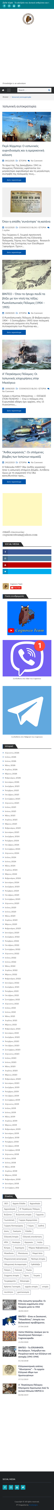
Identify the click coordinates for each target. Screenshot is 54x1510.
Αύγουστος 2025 (12, 803)
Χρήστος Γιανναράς (12, 1287)
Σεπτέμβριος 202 (12, 1188)
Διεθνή (41, 1226)
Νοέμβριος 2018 (12, 1142)
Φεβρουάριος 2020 (13, 1079)
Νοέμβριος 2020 (12, 1041)
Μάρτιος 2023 (11, 924)
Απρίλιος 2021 (11, 1020)
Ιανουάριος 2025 (12, 832)
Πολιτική (18, 1270)
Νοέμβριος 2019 (12, 1091)
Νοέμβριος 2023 (12, 891)
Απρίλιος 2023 (11, 920)
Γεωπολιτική (9, 1220)
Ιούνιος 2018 (10, 1162)
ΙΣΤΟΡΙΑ (22, 161)
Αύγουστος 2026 (12, 753)
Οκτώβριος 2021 (12, 995)
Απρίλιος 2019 (11, 1121)
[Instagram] (9, 6)
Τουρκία (36, 1276)
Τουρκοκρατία (10, 1281)
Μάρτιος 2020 (11, 1075)
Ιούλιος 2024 (10, 857)
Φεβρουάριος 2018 (12, 1179)
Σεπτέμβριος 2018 (12, 1150)
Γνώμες (31, 1226)
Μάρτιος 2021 (11, 1024)
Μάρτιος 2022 (11, 974)
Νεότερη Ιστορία (38, 1259)
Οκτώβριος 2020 (12, 1045)
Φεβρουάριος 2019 (13, 1129)
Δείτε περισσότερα (14, 180)
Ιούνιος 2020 (10, 1062)
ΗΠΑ (6, 1242)
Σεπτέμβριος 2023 (12, 899)
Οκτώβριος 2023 (12, 895)
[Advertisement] (27, 54)
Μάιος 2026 (10, 765)
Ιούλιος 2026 (10, 757)
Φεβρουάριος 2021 (12, 1029)
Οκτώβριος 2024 (12, 845)
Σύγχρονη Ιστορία (11, 1276)
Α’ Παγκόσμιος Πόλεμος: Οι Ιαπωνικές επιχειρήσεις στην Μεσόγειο (20, 378)
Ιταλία (39, 1242)
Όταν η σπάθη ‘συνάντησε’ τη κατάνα (26, 221)
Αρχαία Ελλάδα (19, 1204)
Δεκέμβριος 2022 (12, 937)
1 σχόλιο (6, 230)
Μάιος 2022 (10, 966)
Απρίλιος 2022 (11, 970)
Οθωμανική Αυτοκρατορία (15, 1265)
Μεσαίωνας (23, 1253)
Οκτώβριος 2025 (12, 794)
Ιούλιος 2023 (10, 907)
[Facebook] (4, 6)
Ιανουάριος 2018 (12, 1183)
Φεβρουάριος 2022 (13, 978)
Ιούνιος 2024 (10, 861)
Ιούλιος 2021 (10, 1008)
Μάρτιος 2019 (11, 1125)
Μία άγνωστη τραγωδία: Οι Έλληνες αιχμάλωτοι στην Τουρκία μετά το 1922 (32, 1304)
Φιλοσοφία (24, 1281)
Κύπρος (7, 1248)
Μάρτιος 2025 (11, 824)
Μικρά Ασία (37, 1253)
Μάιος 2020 (10, 1066)
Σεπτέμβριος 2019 (12, 1100)
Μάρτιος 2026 (11, 774)
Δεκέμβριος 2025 (12, 786)
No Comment (36, 161)
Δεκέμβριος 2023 (12, 886)
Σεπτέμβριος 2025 (12, 799)
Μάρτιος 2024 (11, 874)
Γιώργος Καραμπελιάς (28, 1220)
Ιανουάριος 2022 (12, 983)
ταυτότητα (8, 1292)
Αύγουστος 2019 (12, 1104)
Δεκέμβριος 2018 (12, 1137)
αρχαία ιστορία (31, 1287)
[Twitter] (19, 6)
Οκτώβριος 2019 (12, 1096)
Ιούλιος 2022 (10, 958)
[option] (32, 2)
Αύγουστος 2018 (12, 1154)
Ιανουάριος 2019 (12, 1133)
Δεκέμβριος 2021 (12, 987)
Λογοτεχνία (19, 1248)
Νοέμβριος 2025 (12, 790)
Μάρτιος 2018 (11, 1175)
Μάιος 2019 (10, 1116)
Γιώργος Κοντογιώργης (13, 1226)
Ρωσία (29, 1270)
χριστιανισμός (23, 1292)
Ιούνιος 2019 (10, 1112)
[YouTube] (14, 6)
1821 (6, 1204)
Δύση (6, 1231)
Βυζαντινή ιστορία (23, 1215)
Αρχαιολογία (35, 1204)
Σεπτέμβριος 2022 (12, 949)
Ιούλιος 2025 (10, 807)
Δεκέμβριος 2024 (12, 836)
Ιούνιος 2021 (10, 1012)
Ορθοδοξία (35, 1265)
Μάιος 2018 (10, 1167)
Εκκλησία (17, 1231)
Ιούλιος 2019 (10, 1108)
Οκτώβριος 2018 (12, 1146)
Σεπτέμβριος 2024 (12, 849)
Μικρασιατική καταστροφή (15, 1259)
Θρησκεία (29, 1242)
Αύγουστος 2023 (12, 903)
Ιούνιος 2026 (10, 761)
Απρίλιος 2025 (11, 820)
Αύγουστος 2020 (12, 1054)
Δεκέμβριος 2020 (12, 1037)
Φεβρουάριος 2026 (13, 778)
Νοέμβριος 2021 (12, 991)
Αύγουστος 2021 (12, 1004)
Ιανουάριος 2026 (12, 782)
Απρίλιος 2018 (11, 1171)
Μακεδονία (9, 1253)
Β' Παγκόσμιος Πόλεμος (30, 1209)
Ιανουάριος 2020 (12, 1083)
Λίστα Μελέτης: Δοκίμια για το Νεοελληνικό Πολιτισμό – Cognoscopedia (33, 1335)
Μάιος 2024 (10, 866)
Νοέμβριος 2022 (12, 941)
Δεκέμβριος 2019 (12, 1087)
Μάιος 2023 (10, 916)
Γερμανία (40, 1215)
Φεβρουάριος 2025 (13, 828)
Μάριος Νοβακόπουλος (38, 1248)
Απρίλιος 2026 (11, 769)
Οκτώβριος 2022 (12, 945)
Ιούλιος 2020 (10, 1058)
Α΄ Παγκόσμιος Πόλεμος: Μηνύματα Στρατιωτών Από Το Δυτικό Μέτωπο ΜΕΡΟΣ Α (33, 1388)
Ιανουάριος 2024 (12, 882)
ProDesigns (33, 1505)
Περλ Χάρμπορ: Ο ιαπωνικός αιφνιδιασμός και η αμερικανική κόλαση (23, 151)
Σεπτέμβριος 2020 (12, 1050)
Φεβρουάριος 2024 (13, 878)
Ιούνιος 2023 (10, 912)
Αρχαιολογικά (9, 1209)
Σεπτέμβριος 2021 (12, 999)
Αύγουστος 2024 (12, 853)
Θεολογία (16, 1242)
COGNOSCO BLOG (28, 227)
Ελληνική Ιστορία (11, 1237)
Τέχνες (26, 1276)
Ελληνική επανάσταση (32, 1237)
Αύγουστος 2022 (12, 953)
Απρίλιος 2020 (11, 1070)
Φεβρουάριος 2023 (13, 928)
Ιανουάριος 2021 (12, 1033)
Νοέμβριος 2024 (12, 840)
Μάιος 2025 (10, 815)
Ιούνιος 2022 (10, 962)
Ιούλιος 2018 (10, 1158)
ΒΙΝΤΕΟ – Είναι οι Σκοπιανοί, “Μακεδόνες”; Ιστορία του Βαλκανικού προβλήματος (32, 1319)
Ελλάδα (28, 1231)
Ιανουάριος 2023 (12, 932)
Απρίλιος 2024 (11, 870)
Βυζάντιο (8, 1215)
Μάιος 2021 (10, 1016)
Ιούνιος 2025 (10, 811)
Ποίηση (7, 1270)
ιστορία (45, 1287)
